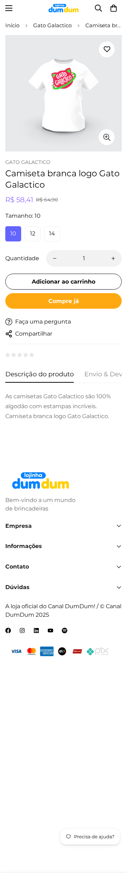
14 (52, 233)
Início (12, 25)
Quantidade (22, 258)
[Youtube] (50, 630)
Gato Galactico (52, 25)
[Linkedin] (36, 630)
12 (32, 233)
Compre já (63, 301)
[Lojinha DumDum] (63, 8)
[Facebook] (8, 630)
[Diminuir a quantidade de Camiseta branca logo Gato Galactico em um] (55, 258)
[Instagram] (22, 630)
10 (13, 233)
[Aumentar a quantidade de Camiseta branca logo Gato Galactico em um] (113, 258)
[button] (113, 8)
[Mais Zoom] (107, 137)
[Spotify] (64, 630)
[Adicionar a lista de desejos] (107, 49)
